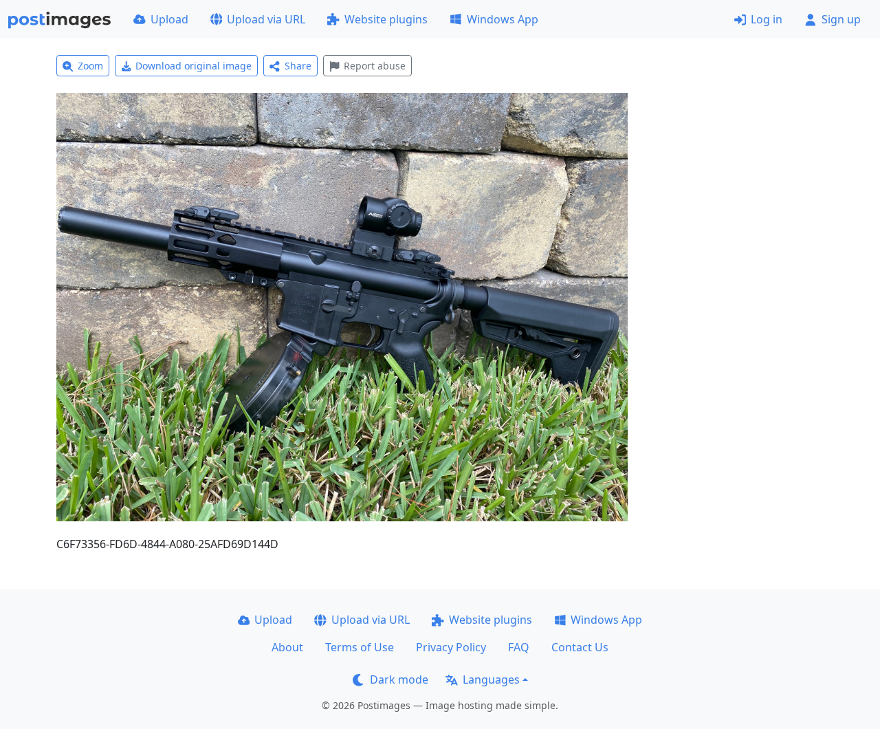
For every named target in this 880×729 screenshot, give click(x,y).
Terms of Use (359, 647)
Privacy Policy (451, 647)
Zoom (90, 65)
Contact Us (579, 647)
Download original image (193, 65)
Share (298, 65)
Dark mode (399, 679)
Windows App (502, 19)
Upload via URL (266, 19)
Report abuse (375, 65)
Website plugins (386, 19)
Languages (491, 679)
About (287, 647)
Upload (169, 19)
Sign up (841, 19)
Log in (766, 19)
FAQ (518, 647)
